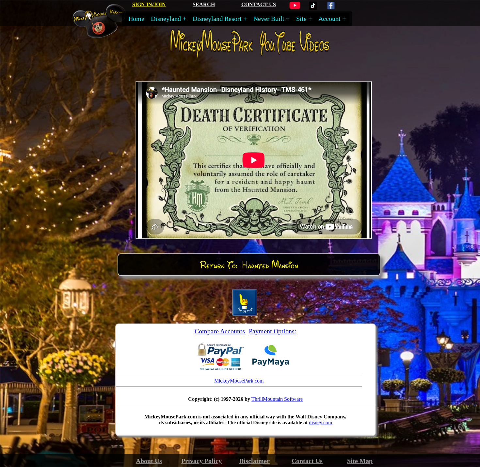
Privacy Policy (201, 460)
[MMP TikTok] (313, 8)
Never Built (268, 18)
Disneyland (166, 18)
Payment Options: (272, 331)
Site (301, 18)
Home (136, 18)
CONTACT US (258, 4)
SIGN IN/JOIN (149, 4)
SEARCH (204, 4)
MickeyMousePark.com (239, 381)
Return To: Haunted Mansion (249, 265)
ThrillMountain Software (277, 399)
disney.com (320, 422)
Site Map (360, 460)
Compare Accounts (220, 331)
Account (329, 18)
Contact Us (307, 460)
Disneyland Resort (217, 18)
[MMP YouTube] (294, 8)
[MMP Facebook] (331, 8)
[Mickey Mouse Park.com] (104, 35)
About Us (149, 460)
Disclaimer (254, 460)
